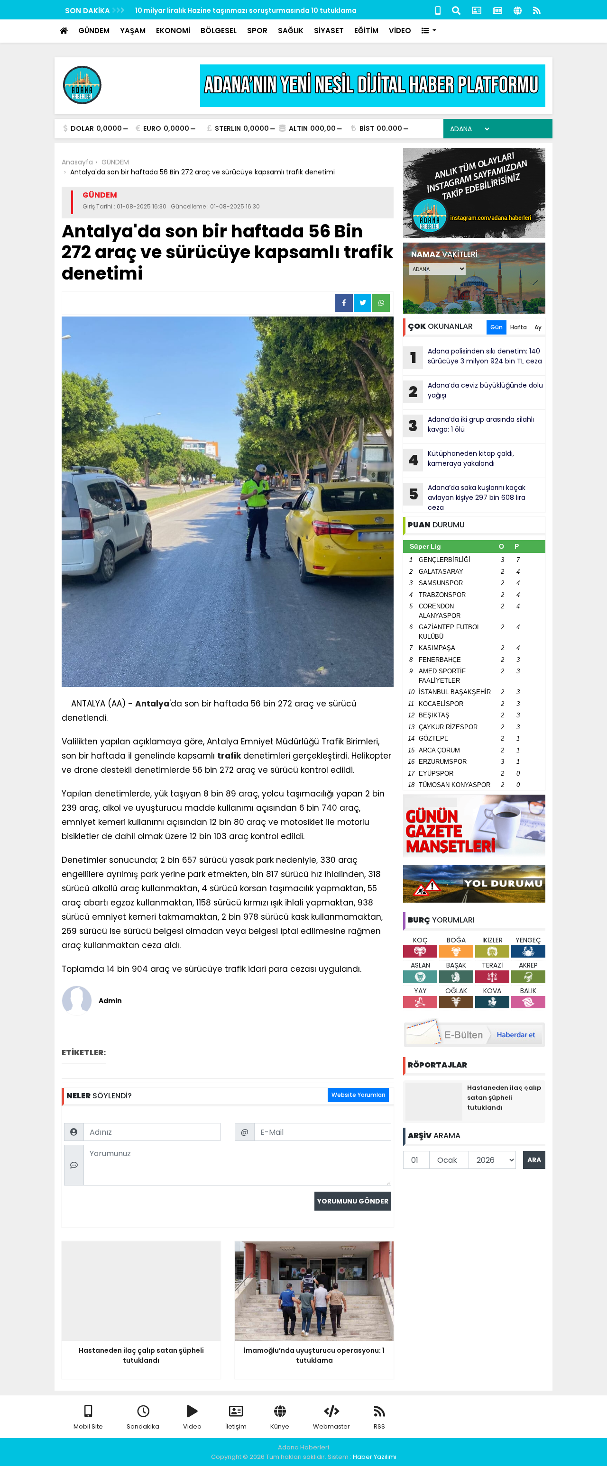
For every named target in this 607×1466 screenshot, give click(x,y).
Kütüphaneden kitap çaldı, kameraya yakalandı (461, 460)
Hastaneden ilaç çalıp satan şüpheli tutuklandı (504, 1097)
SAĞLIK (291, 31)
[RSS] (536, 9)
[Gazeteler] (497, 9)
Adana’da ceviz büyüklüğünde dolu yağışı (476, 391)
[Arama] (456, 9)
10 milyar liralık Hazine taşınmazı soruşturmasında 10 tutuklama (246, 10)
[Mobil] (438, 9)
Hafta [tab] (518, 327)
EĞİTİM (366, 31)
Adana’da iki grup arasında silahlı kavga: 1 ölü (471, 425)
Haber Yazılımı (374, 1456)
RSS (379, 1426)
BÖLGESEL (219, 31)
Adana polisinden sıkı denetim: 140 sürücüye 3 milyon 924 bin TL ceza (476, 357)
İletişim (236, 1426)
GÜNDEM (94, 31)
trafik (229, 755)
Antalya (152, 703)
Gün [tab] (496, 327)
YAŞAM (133, 31)
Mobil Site (88, 1426)
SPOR (257, 31)
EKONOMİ (173, 31)
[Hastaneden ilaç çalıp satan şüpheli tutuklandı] (433, 1101)
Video (192, 1426)
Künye (279, 1426)
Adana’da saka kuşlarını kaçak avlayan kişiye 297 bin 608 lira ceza (467, 497)
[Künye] (517, 9)
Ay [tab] (538, 327)
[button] (428, 31)
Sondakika (143, 1426)
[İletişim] (476, 9)
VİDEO (400, 31)
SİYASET (329, 31)
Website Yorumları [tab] (358, 1095)
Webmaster (331, 1426)
